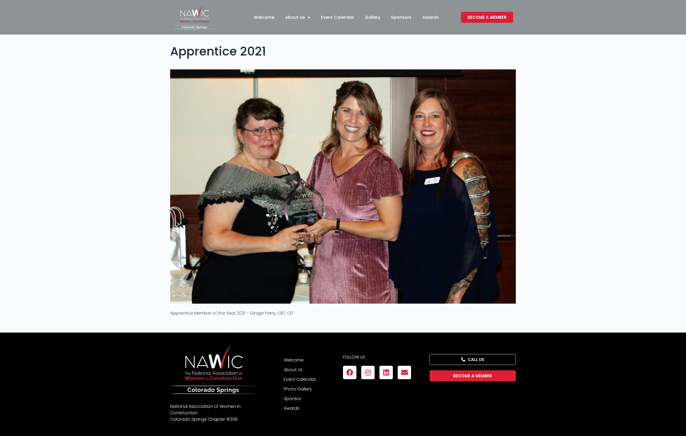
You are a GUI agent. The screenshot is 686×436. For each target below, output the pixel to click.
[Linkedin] (386, 372)
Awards (430, 17)
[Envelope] (404, 372)
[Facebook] (349, 372)
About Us (295, 17)
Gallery (372, 17)
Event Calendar (337, 17)
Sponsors (401, 17)
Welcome (264, 17)
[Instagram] (368, 372)
